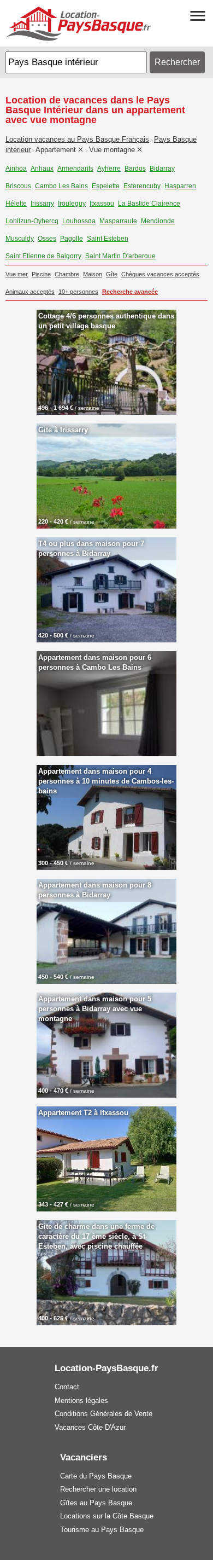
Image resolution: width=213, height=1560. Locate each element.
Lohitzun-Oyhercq (31, 221)
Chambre (67, 274)
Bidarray (162, 168)
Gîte (111, 274)
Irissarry (42, 203)
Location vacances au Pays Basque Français (77, 139)
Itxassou (102, 203)
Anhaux (42, 168)
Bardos (135, 168)
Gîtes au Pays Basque (96, 1503)
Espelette (106, 186)
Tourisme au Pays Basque (102, 1530)
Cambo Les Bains (61, 186)
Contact (67, 1387)
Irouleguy (72, 203)
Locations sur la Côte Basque (106, 1516)
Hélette (16, 203)
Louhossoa (79, 221)
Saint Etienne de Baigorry (43, 256)
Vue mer (16, 274)
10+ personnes (78, 291)
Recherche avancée (130, 291)
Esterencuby (142, 186)
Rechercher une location (98, 1489)
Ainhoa (16, 168)
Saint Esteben (107, 238)
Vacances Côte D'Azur (90, 1427)
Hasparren (180, 186)
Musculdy (19, 238)
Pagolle (71, 238)
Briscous (18, 186)
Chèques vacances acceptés (160, 274)
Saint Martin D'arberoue (120, 256)
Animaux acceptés (30, 291)
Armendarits (75, 168)
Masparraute (118, 221)
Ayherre (109, 168)
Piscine (41, 274)
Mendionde (158, 221)
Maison (92, 274)
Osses (47, 238)
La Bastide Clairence (149, 203)
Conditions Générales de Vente (103, 1414)
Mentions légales (81, 1400)
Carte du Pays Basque (96, 1476)
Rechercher (177, 62)
